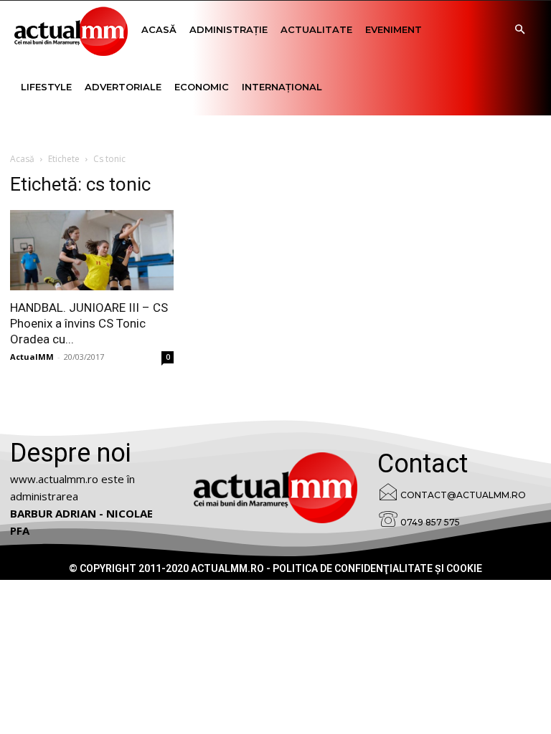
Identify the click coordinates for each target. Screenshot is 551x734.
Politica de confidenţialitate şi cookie (377, 568)
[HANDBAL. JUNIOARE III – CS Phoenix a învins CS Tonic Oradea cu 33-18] (92, 250)
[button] (519, 30)
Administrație (228, 29)
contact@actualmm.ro (463, 495)
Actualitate (316, 29)
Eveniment (393, 29)
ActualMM (32, 356)
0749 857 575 (430, 522)
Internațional (282, 86)
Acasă (158, 29)
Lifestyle (46, 86)
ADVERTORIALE (123, 86)
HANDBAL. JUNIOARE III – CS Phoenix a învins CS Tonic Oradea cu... (89, 323)
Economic (201, 86)
